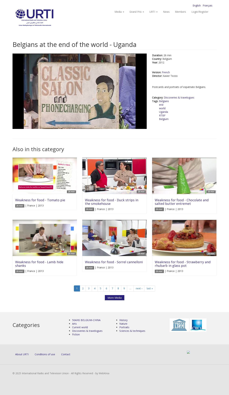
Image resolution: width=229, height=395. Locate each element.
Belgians (164, 101)
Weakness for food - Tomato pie (40, 200)
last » (150, 288)
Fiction (76, 334)
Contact (65, 354)
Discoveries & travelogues (179, 97)
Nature (123, 323)
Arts (74, 323)
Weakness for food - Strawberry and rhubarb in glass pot (183, 264)
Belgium (164, 119)
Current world (80, 327)
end (161, 104)
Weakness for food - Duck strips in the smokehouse (111, 202)
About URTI (22, 354)
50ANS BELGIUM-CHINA (86, 320)
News (166, 11)
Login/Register (199, 11)
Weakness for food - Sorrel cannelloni (114, 262)
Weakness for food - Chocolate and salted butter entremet (182, 202)
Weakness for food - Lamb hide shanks (39, 264)
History (123, 320)
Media (118, 11)
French (166, 72)
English (197, 5)
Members (180, 11)
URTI (152, 11)
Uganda (163, 112)
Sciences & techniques (132, 331)
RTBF (162, 115)
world (162, 108)
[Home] (41, 18)
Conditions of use (45, 354)
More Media (115, 297)
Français (207, 5)
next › (139, 288)
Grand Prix (136, 11)
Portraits (124, 327)
